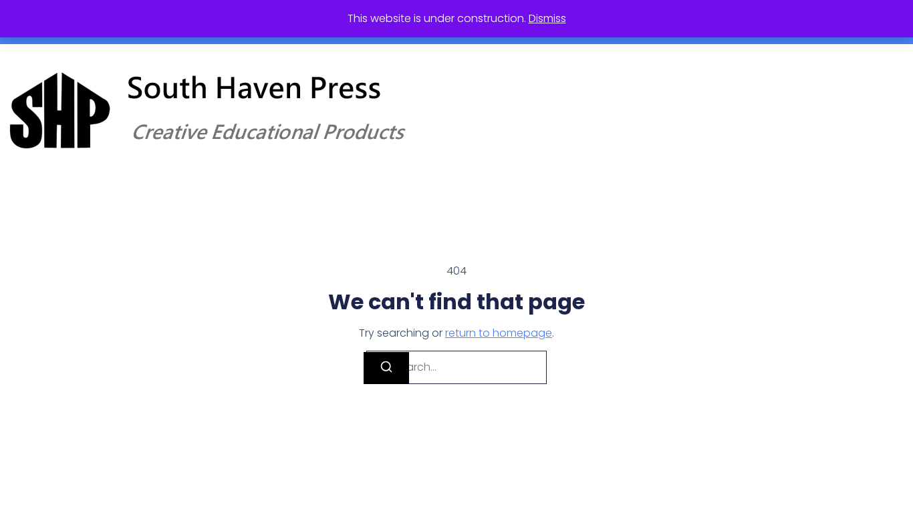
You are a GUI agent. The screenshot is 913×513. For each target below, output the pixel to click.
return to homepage (498, 333)
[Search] (386, 368)
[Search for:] (456, 367)
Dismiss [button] (547, 18)
